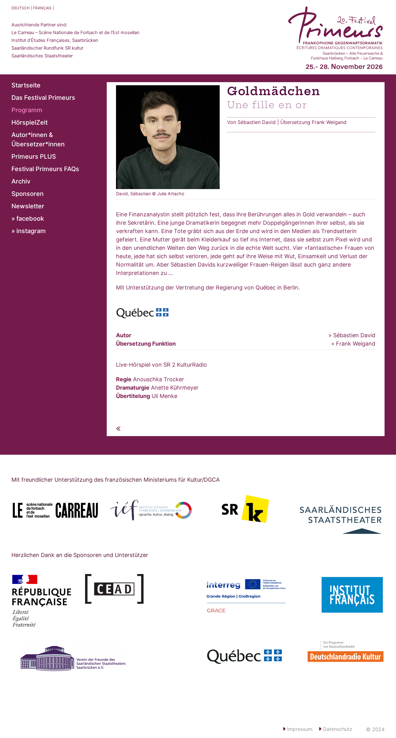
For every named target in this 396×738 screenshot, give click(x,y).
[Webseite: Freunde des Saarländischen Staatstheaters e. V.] (79, 668)
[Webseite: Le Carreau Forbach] (55, 510)
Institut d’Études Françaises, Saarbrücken (54, 40)
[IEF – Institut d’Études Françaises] (151, 510)
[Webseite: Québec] (246, 658)
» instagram (28, 231)
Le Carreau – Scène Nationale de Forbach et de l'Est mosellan (75, 32)
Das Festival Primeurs (43, 97)
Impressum (299, 729)
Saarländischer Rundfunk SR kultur (47, 48)
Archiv (20, 181)
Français (42, 8)
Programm (26, 110)
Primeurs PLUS (33, 156)
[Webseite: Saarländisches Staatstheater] (341, 515)
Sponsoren (27, 193)
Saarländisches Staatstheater (42, 56)
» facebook (27, 218)
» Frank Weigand (353, 343)
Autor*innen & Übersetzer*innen (38, 139)
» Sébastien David (352, 335)
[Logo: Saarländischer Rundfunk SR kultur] (246, 508)
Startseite (26, 85)
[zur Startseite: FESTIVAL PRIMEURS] (336, 40)
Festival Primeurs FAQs (45, 169)
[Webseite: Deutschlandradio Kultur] (340, 655)
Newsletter (27, 206)
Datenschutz (336, 729)
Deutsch (20, 8)
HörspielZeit (29, 122)
